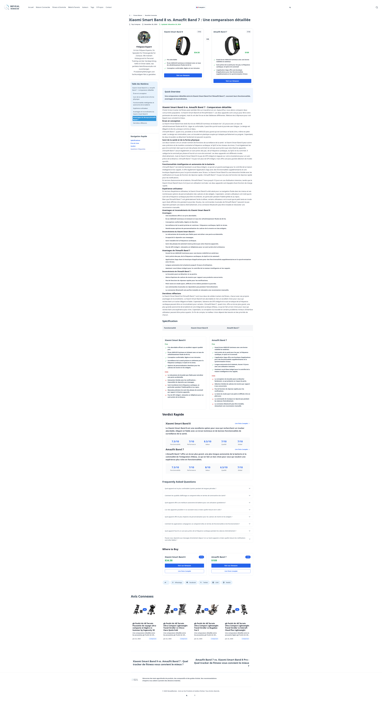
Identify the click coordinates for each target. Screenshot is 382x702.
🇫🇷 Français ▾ (200, 7)
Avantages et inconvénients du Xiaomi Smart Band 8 (143, 113)
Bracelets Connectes (151, 15)
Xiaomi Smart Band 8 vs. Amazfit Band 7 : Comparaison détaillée (143, 89)
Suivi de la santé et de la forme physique (143, 98)
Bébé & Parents (74, 7)
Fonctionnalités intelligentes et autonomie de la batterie (143, 104)
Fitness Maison (137, 15)
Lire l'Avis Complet (241, 423)
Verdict (133, 146)
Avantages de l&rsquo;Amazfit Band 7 (144, 118)
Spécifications (135, 140)
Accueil (31, 7)
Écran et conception (140, 93)
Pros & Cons (135, 143)
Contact (109, 7)
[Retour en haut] (195, 695)
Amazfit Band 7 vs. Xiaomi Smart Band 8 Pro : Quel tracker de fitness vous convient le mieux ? (221, 662)
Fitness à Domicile (59, 7)
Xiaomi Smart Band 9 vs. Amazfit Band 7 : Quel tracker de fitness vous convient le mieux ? (160, 663)
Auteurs (85, 7)
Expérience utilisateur (140, 108)
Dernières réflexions (140, 123)
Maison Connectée (43, 7)
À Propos (99, 7)
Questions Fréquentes (138, 149)
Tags (92, 7)
